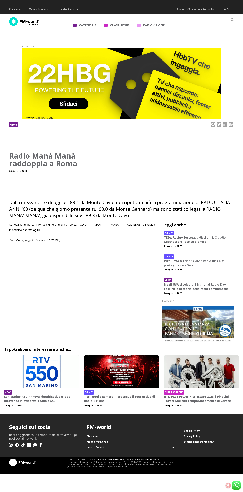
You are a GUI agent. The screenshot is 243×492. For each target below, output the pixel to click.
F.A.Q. (225, 9)
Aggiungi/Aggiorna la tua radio (195, 9)
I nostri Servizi (66, 9)
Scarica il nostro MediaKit (199, 441)
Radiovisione (154, 25)
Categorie (87, 25)
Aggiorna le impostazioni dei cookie (142, 459)
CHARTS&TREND (173, 392)
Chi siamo (15, 9)
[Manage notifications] (228, 485)
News (13, 124)
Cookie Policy (192, 430)
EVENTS (168, 233)
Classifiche (119, 25)
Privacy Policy (192, 436)
